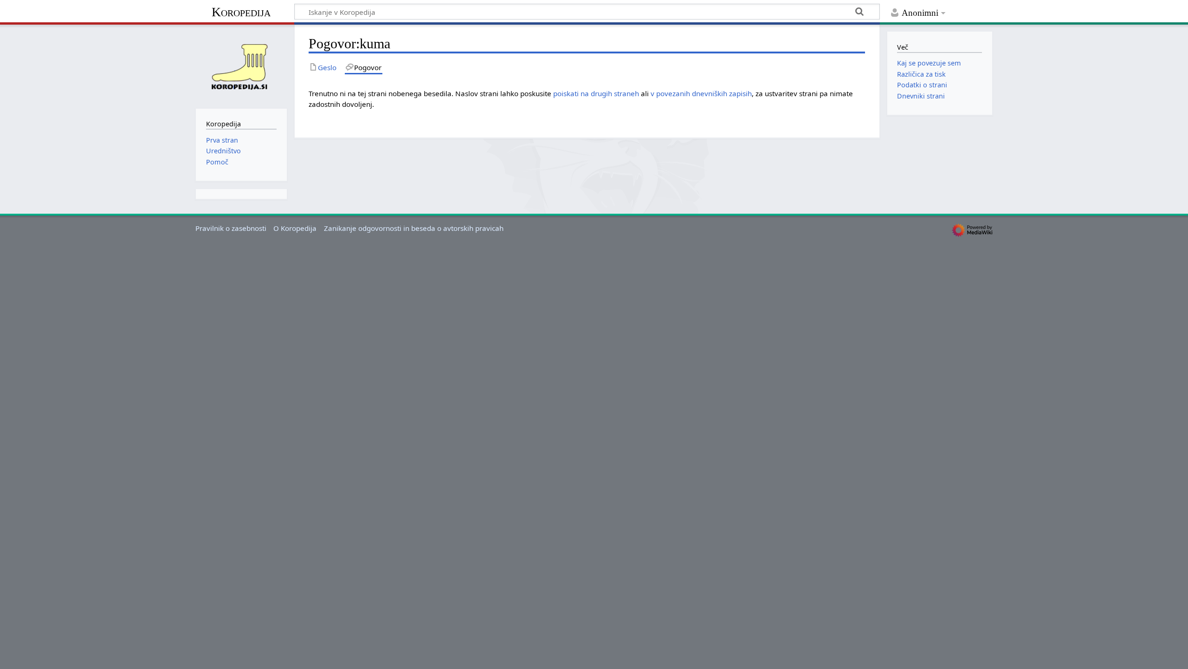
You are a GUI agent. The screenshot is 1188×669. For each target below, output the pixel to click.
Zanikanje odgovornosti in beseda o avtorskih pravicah (414, 228)
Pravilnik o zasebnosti (230, 228)
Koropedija (241, 12)
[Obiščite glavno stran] (241, 65)
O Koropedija (294, 228)
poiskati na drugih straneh (596, 93)
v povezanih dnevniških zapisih (701, 93)
